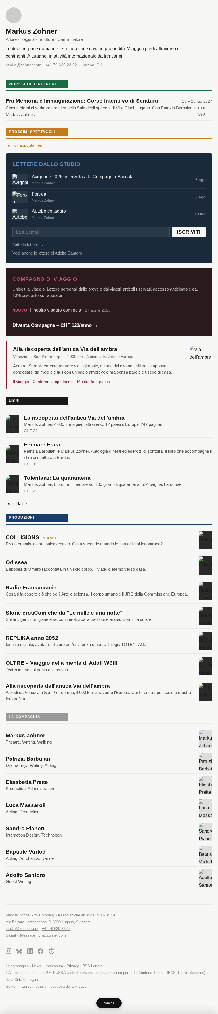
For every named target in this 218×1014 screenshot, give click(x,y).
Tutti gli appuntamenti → (27, 145)
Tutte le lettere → (28, 244)
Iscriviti (189, 232)
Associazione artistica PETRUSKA (87, 915)
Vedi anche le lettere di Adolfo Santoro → (49, 253)
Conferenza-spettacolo (53, 381)
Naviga (109, 1003)
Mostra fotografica (93, 381)
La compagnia (17, 966)
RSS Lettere (92, 966)
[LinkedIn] (30, 952)
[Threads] (51, 952)
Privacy (72, 966)
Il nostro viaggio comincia (61, 310)
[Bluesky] (19, 952)
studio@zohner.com (23, 65)
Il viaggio (21, 381)
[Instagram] (8, 952)
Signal (11, 935)
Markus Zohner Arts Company (30, 915)
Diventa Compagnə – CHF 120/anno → (55, 325)
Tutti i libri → (17, 503)
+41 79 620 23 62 (61, 65)
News (36, 966)
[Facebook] (40, 952)
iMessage (27, 935)
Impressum (54, 966)
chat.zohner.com (52, 935)
